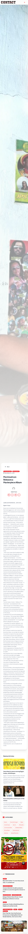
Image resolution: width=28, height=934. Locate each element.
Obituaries (21, 824)
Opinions (6, 833)
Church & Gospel (14, 822)
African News (7, 830)
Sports (14, 824)
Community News (8, 827)
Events (5, 822)
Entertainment (16, 830)
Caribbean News (18, 827)
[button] (9, 495)
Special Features (14, 833)
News (22, 822)
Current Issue (7, 824)
